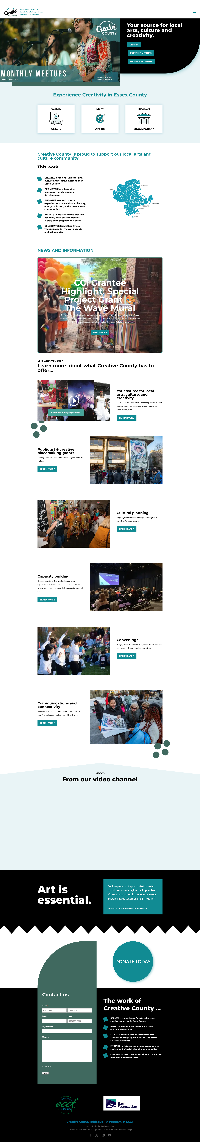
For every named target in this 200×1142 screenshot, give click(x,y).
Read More (100, 332)
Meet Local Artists (141, 61)
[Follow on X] (97, 1135)
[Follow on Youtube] (109, 1135)
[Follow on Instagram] (103, 1135)
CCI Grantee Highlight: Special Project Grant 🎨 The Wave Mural (100, 295)
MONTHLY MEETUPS (141, 53)
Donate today (133, 961)
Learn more (126, 417)
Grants (134, 44)
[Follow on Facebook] (90, 1135)
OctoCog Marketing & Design (120, 1129)
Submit (45, 1073)
